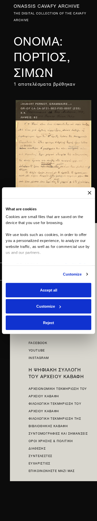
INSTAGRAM (39, 357)
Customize (72, 274)
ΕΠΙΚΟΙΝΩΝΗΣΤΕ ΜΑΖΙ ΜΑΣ (52, 470)
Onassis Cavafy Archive (47, 5)
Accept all (48, 290)
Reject (48, 322)
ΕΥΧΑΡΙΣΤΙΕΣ (39, 463)
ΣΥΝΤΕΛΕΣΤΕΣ (40, 455)
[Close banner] (89, 192)
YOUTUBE (37, 350)
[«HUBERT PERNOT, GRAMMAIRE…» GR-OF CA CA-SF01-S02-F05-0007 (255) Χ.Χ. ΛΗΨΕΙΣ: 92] (53, 147)
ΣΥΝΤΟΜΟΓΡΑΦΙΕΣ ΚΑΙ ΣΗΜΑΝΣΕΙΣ (58, 433)
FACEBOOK (38, 342)
